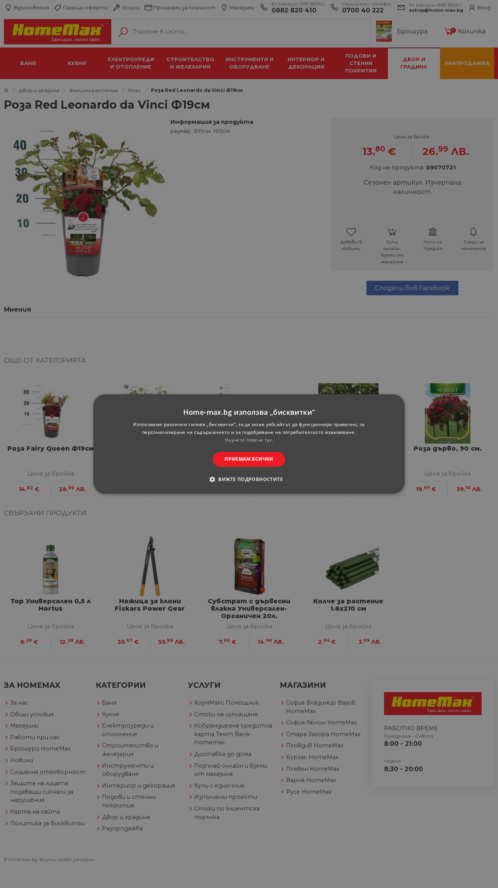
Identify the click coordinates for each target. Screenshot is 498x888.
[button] (249, 479)
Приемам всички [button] (249, 459)
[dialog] (249, 443)
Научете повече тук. (249, 440)
